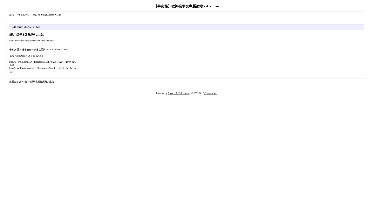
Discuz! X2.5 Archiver (179, 93)
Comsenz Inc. (210, 93)
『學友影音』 (23, 14)
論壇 (11, 14)
